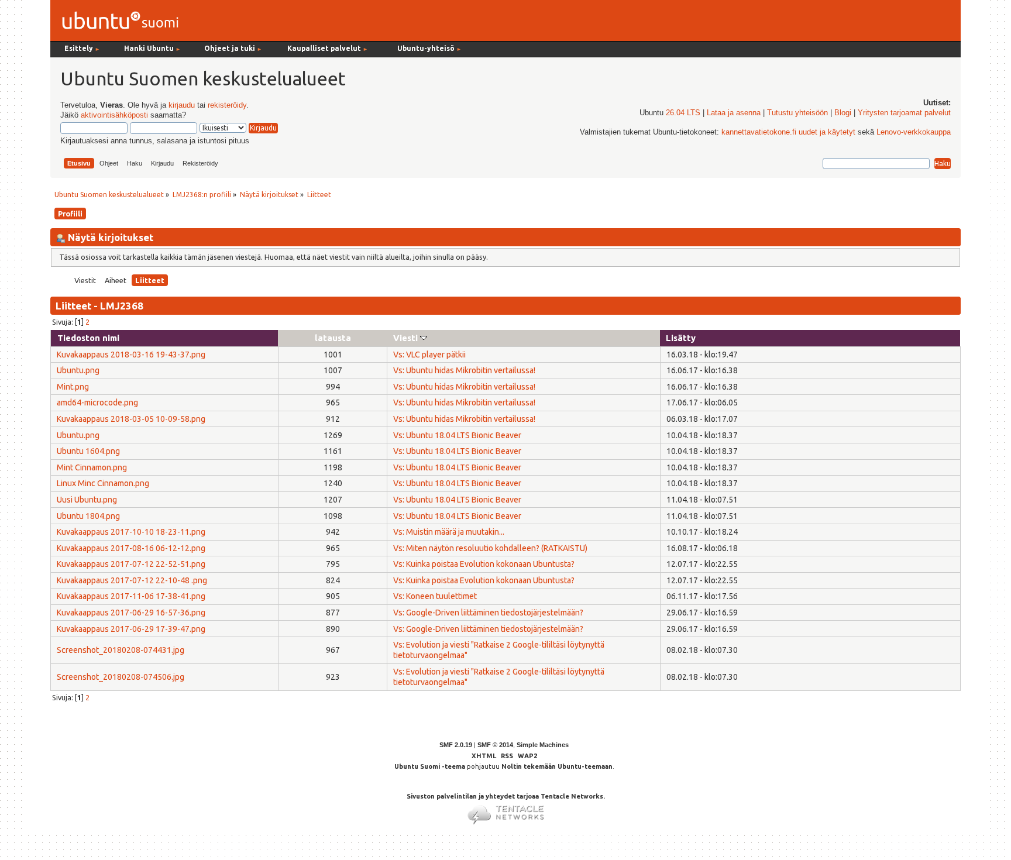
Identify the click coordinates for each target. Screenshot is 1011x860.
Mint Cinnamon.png (92, 467)
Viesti (406, 338)
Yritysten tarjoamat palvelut (904, 113)
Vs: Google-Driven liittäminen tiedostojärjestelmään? (488, 612)
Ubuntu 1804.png (88, 516)
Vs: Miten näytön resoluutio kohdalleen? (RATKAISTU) (490, 548)
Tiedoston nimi (88, 338)
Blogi (842, 113)
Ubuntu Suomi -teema (429, 766)
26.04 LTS (683, 113)
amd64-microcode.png (97, 402)
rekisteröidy (227, 105)
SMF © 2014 (495, 744)
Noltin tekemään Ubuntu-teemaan (557, 766)
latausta (333, 338)
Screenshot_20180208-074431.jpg (120, 650)
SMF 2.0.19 (455, 744)
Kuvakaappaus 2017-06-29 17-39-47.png (131, 629)
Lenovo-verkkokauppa (913, 132)
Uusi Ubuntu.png (87, 499)
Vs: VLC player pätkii (429, 354)
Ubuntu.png (78, 370)
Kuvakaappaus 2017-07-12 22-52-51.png (131, 564)
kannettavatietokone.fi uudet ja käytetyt (788, 132)
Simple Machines (543, 744)
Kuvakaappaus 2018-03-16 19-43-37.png (131, 354)
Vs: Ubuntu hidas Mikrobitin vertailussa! (464, 370)
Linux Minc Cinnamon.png (103, 483)
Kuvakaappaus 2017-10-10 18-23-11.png (131, 531)
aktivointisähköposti (114, 115)
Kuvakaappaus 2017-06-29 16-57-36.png (131, 612)
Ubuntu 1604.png (88, 451)
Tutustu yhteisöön (797, 113)
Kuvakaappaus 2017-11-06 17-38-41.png (131, 596)
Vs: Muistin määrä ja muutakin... (448, 531)
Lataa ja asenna (734, 113)
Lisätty (681, 338)
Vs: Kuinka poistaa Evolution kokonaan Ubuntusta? (484, 564)
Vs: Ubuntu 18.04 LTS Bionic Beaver (457, 435)
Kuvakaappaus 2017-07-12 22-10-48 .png (132, 580)
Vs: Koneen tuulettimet (435, 596)
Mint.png (73, 386)
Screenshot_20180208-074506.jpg (120, 677)
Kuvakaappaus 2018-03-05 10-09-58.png (131, 419)
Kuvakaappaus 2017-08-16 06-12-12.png (131, 548)
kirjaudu (181, 105)
